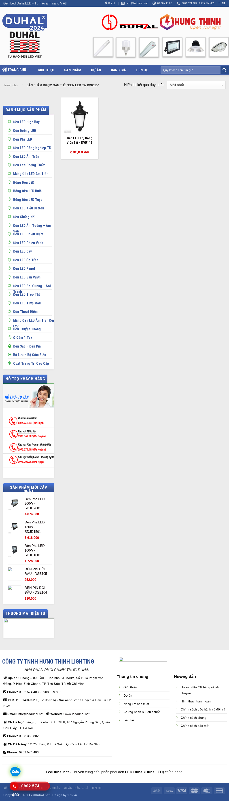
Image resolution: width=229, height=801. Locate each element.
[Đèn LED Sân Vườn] (10, 276)
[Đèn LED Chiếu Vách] (10, 242)
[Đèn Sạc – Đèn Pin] (10, 345)
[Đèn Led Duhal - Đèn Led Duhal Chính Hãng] (29, 36)
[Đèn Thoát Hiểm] (10, 311)
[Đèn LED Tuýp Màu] (10, 302)
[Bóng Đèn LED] (10, 182)
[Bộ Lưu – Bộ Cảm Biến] (10, 354)
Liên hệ (142, 70)
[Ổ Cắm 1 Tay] (10, 337)
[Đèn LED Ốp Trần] (10, 259)
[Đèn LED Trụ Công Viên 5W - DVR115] (80, 116)
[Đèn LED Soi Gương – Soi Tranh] (10, 285)
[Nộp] (224, 70)
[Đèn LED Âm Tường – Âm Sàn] (10, 225)
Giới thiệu (46, 70)
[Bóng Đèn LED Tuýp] (10, 199)
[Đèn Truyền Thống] (10, 328)
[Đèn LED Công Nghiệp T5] (10, 147)
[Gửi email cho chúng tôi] (223, 3)
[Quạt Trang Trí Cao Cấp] (10, 363)
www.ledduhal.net (77, 714)
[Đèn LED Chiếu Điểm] (10, 233)
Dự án (96, 70)
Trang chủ (16, 69)
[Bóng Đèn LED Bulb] (10, 190)
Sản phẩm (72, 70)
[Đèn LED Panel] (10, 268)
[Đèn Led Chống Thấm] (10, 164)
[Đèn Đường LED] (10, 130)
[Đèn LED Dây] (10, 251)
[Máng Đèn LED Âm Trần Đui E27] (10, 320)
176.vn (72, 795)
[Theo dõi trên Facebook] (219, 3)
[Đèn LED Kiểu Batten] (10, 207)
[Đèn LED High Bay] (10, 121)
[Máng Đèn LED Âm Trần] (10, 173)
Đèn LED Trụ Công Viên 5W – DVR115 (80, 140)
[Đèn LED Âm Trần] (10, 156)
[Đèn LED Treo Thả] (10, 294)
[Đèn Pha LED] (10, 139)
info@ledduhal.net (30, 714)
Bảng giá (118, 70)
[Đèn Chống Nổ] (10, 216)
